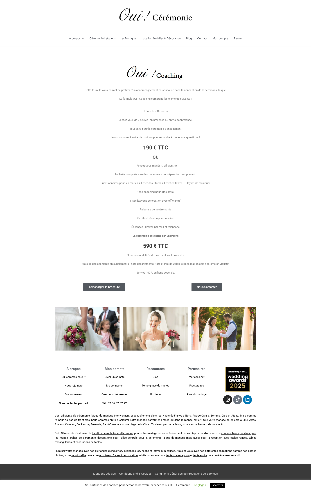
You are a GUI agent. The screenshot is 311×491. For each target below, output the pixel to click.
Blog (189, 38)
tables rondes (238, 437)
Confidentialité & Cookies (135, 473)
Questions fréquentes (114, 394)
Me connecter (114, 385)
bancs (235, 433)
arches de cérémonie (82, 437)
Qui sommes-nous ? (73, 377)
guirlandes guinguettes (108, 451)
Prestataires (196, 385)
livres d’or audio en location (121, 455)
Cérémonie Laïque (101, 38)
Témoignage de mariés (155, 385)
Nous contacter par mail (73, 403)
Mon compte (220, 38)
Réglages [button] (200, 485)
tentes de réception (178, 455)
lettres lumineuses (164, 451)
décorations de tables (89, 442)
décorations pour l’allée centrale (117, 437)
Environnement (73, 394)
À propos (75, 38)
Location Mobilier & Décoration (161, 38)
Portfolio (155, 394)
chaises (226, 433)
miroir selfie (78, 455)
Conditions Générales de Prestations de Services (186, 473)
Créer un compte (115, 377)
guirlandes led (131, 451)
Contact (202, 38)
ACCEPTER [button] (218, 485)
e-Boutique (129, 38)
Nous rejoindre (73, 385)
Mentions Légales (104, 473)
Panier (238, 38)
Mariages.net (196, 377)
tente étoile (200, 455)
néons (145, 451)
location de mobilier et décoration (112, 433)
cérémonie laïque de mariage (95, 415)
